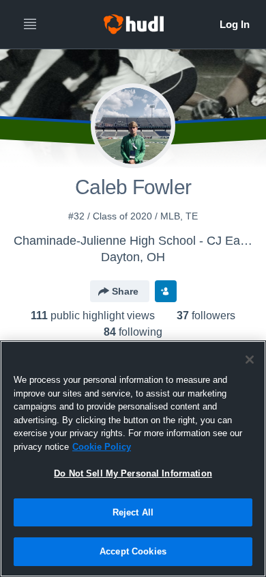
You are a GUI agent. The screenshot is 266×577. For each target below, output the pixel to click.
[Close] (250, 360)
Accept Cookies (133, 551)
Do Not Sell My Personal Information (133, 473)
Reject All (133, 512)
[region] (133, 458)
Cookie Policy (101, 447)
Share (125, 291)
